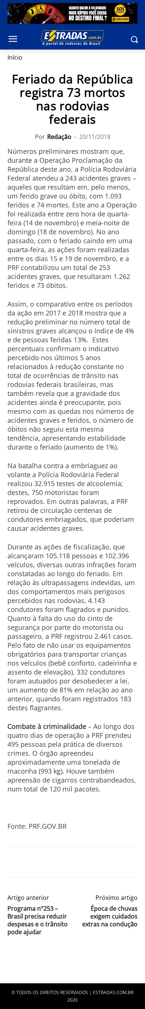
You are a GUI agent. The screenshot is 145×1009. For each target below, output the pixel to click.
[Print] (83, 861)
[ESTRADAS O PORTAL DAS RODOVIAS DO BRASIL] (72, 38)
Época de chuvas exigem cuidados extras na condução (110, 916)
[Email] (66, 861)
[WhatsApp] (49, 861)
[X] (32, 861)
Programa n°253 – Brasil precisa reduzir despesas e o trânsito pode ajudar (37, 920)
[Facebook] (14, 861)
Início (14, 57)
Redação (59, 137)
